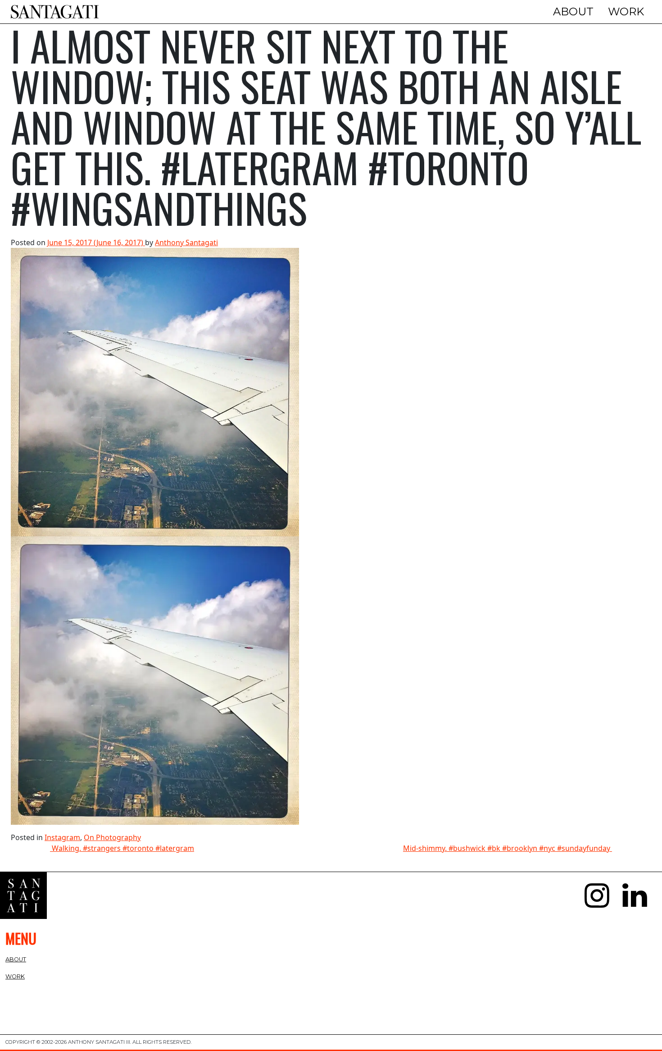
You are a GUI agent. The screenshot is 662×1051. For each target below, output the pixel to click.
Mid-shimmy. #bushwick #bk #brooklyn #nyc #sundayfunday (507, 848)
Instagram (62, 837)
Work (626, 11)
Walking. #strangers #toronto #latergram (122, 848)
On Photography (112, 837)
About (573, 11)
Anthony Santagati (186, 242)
